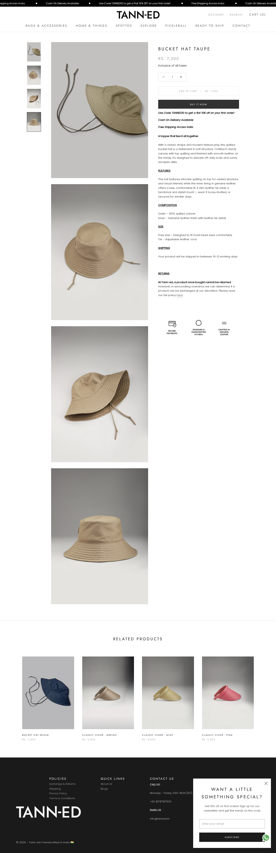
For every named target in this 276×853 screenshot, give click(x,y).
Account (216, 15)
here (180, 295)
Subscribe (232, 837)
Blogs (104, 789)
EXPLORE (149, 25)
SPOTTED (124, 25)
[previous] (12, 694)
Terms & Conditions (62, 798)
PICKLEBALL (176, 25)
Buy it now (198, 104)
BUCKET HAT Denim (35, 735)
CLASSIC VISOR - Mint (157, 735)
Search (236, 15)
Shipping (55, 789)
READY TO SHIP (209, 25)
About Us (106, 784)
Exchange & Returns (62, 784)
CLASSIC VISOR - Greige (99, 735)
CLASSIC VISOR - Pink (217, 735)
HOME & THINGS (91, 25)
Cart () (257, 14)
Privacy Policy (58, 793)
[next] (263, 694)
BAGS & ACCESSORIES (46, 25)
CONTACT (241, 25)
